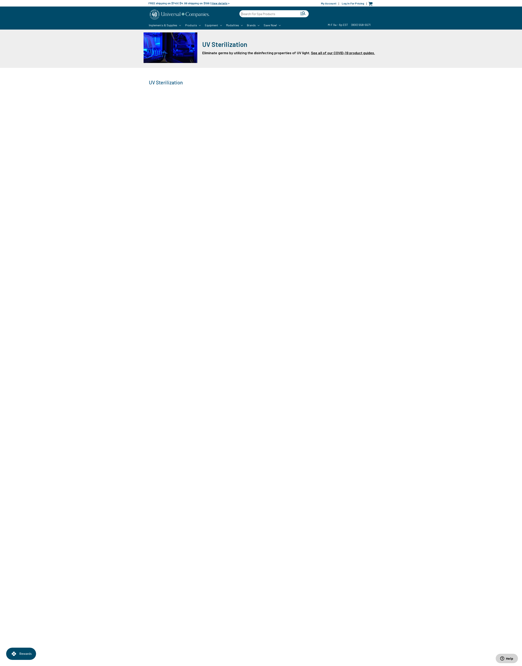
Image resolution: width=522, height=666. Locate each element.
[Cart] (371, 5)
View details (219, 3)
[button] (164, 25)
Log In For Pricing (353, 3)
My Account (328, 3)
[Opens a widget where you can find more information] (506, 659)
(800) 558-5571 (360, 24)
